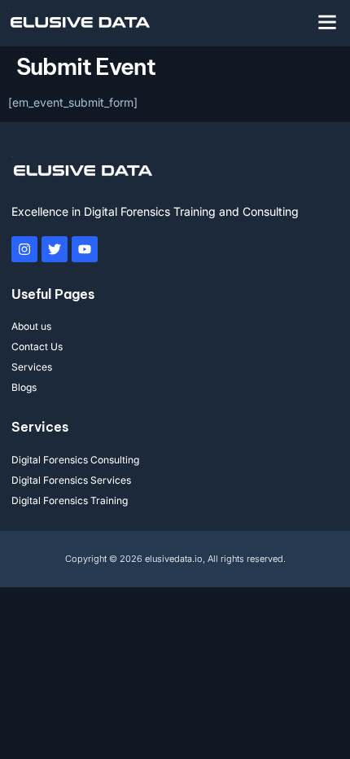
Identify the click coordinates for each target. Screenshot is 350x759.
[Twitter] (55, 249)
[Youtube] (85, 249)
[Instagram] (24, 249)
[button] (327, 22)
